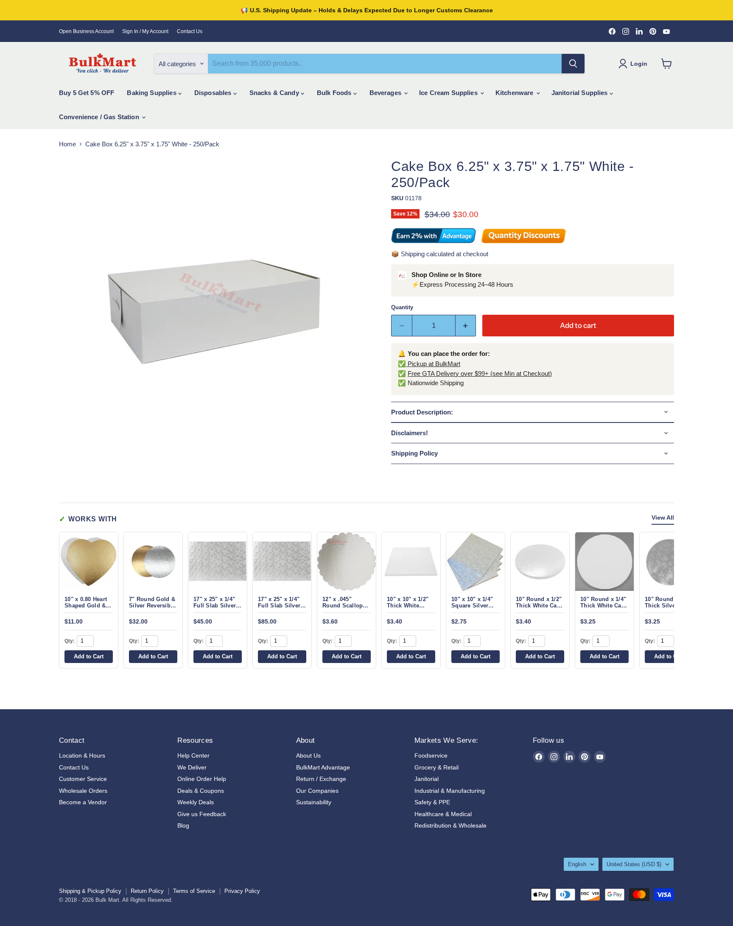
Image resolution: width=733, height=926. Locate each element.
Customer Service (83, 778)
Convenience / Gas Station (100, 116)
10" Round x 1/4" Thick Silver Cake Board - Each (668, 605)
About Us (308, 755)
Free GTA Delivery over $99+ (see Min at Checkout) (480, 373)
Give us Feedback (201, 814)
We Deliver (192, 767)
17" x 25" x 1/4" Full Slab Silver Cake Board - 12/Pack (214, 609)
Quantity (402, 307)
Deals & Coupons (200, 790)
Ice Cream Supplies (449, 92)
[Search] (573, 63)
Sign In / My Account (145, 31)
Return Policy (147, 891)
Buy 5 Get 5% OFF (86, 92)
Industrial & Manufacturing (449, 790)
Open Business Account (86, 31)
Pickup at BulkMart (433, 363)
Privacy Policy (242, 891)
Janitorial (426, 778)
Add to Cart (89, 656)
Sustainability (313, 802)
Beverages (386, 92)
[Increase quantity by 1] (466, 325)
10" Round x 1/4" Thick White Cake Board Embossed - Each (603, 609)
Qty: (69, 641)
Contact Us (189, 31)
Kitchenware (515, 92)
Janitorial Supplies (580, 92)
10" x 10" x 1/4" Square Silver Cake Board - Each (472, 609)
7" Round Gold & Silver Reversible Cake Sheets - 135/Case (152, 609)
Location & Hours (82, 755)
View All (663, 518)
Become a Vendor (83, 802)
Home (67, 144)
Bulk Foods (335, 92)
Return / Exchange (321, 778)
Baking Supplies (152, 92)
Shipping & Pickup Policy (90, 891)
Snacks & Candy (275, 92)
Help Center (193, 755)
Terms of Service (194, 891)
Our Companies (317, 790)
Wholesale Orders (83, 790)
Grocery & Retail (436, 767)
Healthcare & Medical (443, 814)
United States (634, 864)
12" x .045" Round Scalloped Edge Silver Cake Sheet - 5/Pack (345, 609)
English (577, 864)
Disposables (213, 92)
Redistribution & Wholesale (450, 825)
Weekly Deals (195, 802)
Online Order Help (201, 778)
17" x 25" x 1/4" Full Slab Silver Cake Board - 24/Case (279, 609)
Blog (183, 825)
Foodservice (431, 755)
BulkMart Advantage (323, 767)
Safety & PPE (432, 802)
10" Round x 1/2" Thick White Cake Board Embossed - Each (539, 609)
